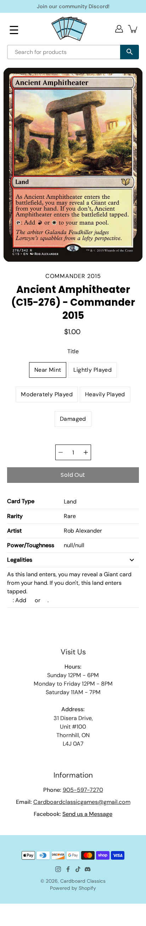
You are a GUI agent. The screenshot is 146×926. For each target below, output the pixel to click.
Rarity (15, 516)
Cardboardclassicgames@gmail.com (81, 802)
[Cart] (133, 28)
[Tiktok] (78, 869)
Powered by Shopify (73, 888)
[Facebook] (68, 869)
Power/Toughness (30, 545)
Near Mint (47, 370)
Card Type (20, 501)
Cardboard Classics (83, 881)
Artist (14, 530)
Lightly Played (92, 370)
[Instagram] (58, 869)
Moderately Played (47, 394)
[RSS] (88, 869)
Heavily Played (105, 394)
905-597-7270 (83, 790)
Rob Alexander (83, 530)
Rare (70, 516)
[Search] (129, 52)
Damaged (73, 419)
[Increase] (85, 452)
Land (70, 501)
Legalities (19, 559)
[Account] (119, 28)
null (68, 545)
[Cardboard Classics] (69, 28)
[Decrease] (60, 452)
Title (73, 351)
